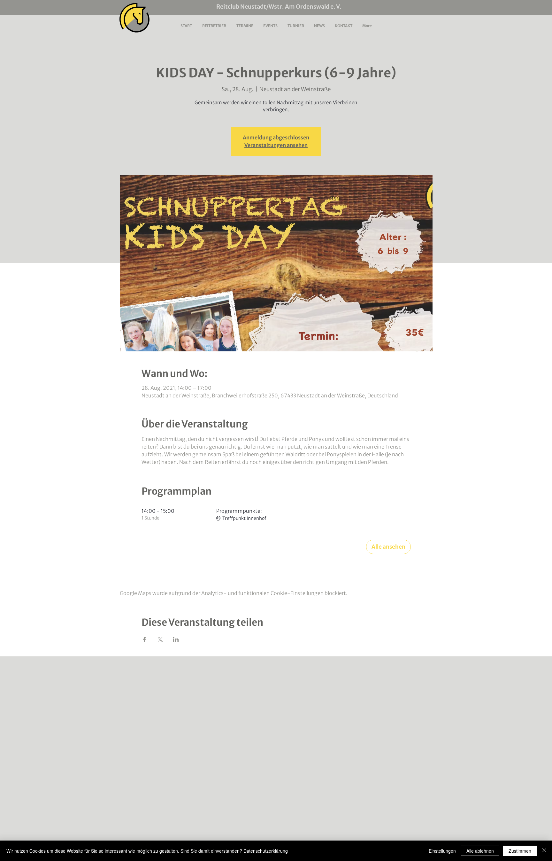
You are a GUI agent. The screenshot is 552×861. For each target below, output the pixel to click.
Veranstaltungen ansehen (276, 145)
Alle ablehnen (480, 851)
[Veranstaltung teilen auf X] (160, 639)
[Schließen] (544, 851)
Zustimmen (520, 851)
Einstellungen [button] (442, 851)
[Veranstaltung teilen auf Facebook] (145, 639)
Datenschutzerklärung (265, 851)
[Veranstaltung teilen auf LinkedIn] (176, 639)
